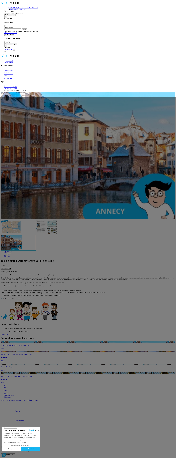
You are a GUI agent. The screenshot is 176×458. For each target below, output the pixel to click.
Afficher (24, 29)
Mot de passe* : (9, 27)
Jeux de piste (8, 69)
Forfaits (6, 72)
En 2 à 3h (8, 253)
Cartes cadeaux (8, 74)
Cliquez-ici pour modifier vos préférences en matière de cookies (19, 400)
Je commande (8, 49)
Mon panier (9, 62)
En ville (8, 256)
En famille (9, 251)
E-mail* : (7, 42)
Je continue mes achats (7, 454)
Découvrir (17, 411)
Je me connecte (9, 34)
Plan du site (7, 397)
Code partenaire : (7, 65)
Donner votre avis (6, 334)
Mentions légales (9, 395)
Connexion (8, 78)
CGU (6, 393)
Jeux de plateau (8, 70)
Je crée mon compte (10, 44)
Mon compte (9, 61)
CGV (6, 392)
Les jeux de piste (19, 420)
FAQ (5, 75)
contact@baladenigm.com (17, 9)
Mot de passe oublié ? (10, 33)
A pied (7, 254)
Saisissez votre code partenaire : (13, 13)
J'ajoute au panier (6, 268)
